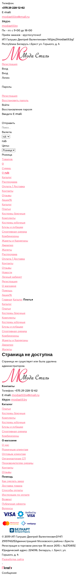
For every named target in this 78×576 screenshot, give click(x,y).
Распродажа (9, 181)
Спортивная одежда (14, 231)
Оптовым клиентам (14, 453)
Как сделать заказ (13, 481)
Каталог (7, 177)
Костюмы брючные (13, 213)
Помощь (7, 290)
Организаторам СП (14, 458)
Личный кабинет (12, 276)
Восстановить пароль (15, 100)
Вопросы (7, 508)
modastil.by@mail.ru (16, 16)
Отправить (8, 122)
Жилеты (7, 249)
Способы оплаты (12, 490)
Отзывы (6, 195)
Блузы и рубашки (12, 227)
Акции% (7, 199)
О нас (5, 444)
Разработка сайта (13, 559)
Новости (7, 272)
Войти (5, 104)
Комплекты (9, 218)
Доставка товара (12, 485)
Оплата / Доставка (13, 186)
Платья (6, 208)
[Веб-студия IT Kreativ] (7, 568)
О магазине (9, 285)
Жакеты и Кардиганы (15, 240)
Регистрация (9, 95)
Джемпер (7, 245)
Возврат (7, 499)
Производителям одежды (17, 463)
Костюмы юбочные (13, 222)
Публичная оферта (14, 503)
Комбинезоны (10, 236)
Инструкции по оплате (16, 494)
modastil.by (10, 25)
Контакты (7, 190)
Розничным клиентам (15, 449)
